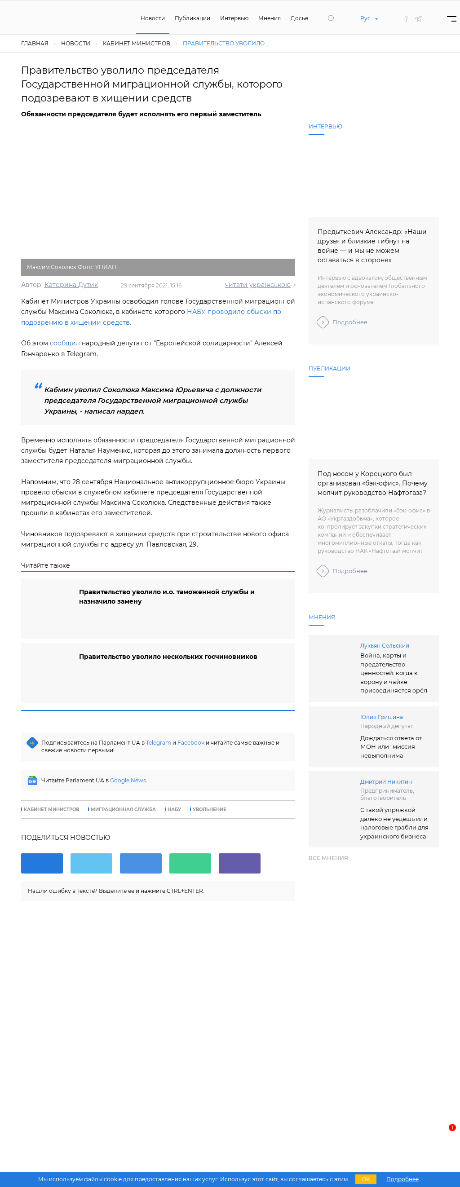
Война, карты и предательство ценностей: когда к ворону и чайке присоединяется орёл (393, 673)
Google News (128, 780)
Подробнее (349, 322)
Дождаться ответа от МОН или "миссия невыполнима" (391, 746)
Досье (299, 18)
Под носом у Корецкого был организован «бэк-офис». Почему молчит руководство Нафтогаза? (373, 483)
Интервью (234, 18)
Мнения (269, 18)
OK (366, 1179)
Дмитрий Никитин (386, 781)
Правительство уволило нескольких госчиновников (168, 657)
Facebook (190, 742)
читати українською (258, 285)
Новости (153, 18)
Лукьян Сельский (384, 645)
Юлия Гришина (381, 717)
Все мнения (328, 858)
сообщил (65, 343)
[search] (331, 18)
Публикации (192, 18)
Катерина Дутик (71, 285)
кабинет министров (51, 809)
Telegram (158, 742)
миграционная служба (123, 809)
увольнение (209, 809)
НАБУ (174, 809)
